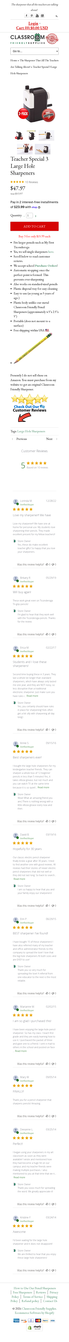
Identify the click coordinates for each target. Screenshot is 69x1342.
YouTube (37, 15)
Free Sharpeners (22, 1292)
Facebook (26, 15)
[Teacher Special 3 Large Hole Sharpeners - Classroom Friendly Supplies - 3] (25, 149)
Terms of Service (33, 1297)
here (50, 252)
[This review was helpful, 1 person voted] (47, 730)
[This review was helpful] (47, 821)
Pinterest (32, 15)
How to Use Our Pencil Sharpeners (35, 1288)
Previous (22, 439)
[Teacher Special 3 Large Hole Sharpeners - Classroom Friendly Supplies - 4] (42, 149)
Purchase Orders (46, 266)
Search (56, 16)
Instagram (42, 15)
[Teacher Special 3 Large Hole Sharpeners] (31, 135)
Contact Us (50, 1301)
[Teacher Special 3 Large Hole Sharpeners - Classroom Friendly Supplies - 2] (46, 135)
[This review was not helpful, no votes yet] (53, 564)
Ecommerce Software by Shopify (34, 1313)
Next (49, 439)
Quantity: (16, 215)
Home (13, 60)
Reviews (41, 1292)
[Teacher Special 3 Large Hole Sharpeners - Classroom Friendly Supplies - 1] (34, 102)
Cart (32, 27)
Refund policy (30, 1301)
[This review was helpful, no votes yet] (47, 564)
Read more (32, 695)
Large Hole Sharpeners (31, 431)
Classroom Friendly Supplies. (39, 1309)
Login (33, 23)
